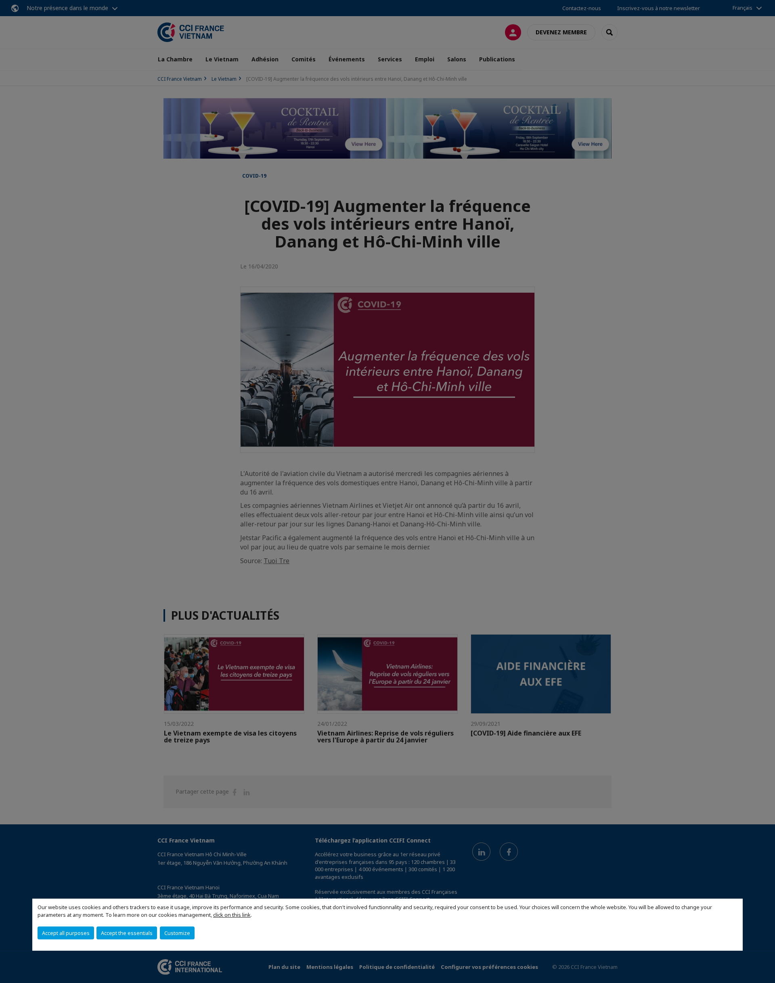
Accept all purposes (66, 933)
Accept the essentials (127, 933)
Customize (177, 933)
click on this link (232, 914)
